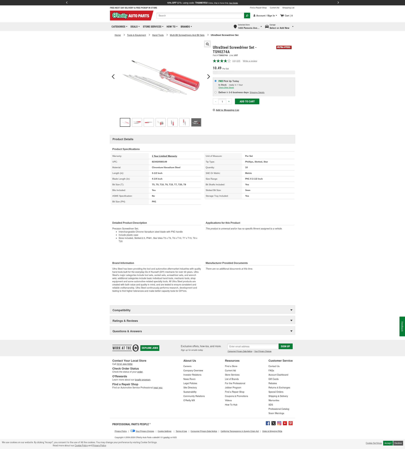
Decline (398, 443)
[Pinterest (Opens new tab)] (291, 422)
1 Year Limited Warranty (164, 156)
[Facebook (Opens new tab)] (268, 422)
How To (170, 26)
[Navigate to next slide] (338, 2)
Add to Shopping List (227, 110)
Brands (185, 26)
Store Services (151, 26)
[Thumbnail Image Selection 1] (125, 122)
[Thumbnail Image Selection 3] (149, 122)
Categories (118, 26)
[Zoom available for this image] (207, 44)
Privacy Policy (99, 445)
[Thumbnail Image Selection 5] (172, 122)
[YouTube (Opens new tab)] (285, 422)
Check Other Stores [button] (226, 87)
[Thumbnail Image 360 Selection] (196, 122)
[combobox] (200, 15)
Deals (134, 26)
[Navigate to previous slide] (67, 2)
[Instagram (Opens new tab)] (279, 422)
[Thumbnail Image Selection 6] (184, 122)
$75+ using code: (202, 2)
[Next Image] (209, 76)
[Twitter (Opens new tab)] (273, 422)
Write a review (250, 61)
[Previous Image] (113, 76)
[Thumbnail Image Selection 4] (161, 122)
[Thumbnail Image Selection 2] (137, 122)
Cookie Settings (374, 443)
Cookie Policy (81, 445)
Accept (388, 443)
